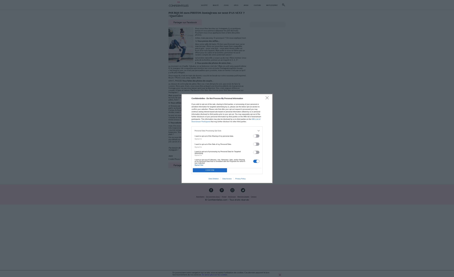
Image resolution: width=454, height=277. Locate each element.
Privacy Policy (240, 179)
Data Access (227, 179)
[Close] (268, 98)
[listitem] (227, 131)
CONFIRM (210, 170)
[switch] (256, 136)
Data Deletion (214, 179)
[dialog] (227, 138)
